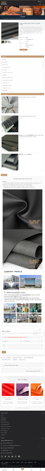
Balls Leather (4, 90)
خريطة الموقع (30, 462)
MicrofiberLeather (9, 453)
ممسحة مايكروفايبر (5, 82)
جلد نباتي (2, 415)
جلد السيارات (3, 434)
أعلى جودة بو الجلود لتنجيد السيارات (36, 398)
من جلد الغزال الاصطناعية (5, 422)
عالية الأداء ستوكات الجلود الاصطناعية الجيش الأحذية (27, 116)
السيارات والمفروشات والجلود (6, 426)
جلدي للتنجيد (15, 359)
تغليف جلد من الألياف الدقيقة (7, 80)
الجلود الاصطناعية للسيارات (28, 357)
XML (35, 462)
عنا (10, 462)
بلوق (25, 462)
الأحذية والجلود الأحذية (6, 67)
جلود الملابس (4, 75)
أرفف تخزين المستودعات (17, 357)
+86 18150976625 (6, 450)
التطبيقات (6, 462)
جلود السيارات (12, 18)
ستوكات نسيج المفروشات (5, 428)
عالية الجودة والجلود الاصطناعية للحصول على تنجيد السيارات (22, 398)
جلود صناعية (4, 59)
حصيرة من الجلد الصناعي (6, 88)
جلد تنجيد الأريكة (5, 64)
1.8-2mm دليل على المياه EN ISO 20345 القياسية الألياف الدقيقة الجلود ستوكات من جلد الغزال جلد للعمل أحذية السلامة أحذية (31, 136)
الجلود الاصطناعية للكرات (6, 85)
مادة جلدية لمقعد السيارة (6, 359)
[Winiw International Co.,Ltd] (4, 2)
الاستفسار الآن (23, 49)
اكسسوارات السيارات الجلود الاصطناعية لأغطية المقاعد (16, 337)
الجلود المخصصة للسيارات (19, 18)
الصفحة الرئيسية (6, 18)
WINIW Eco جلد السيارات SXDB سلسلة (25, 154)
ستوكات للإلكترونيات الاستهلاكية (7, 77)
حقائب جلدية (4, 69)
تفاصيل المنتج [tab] (4, 175)
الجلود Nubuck (3, 420)
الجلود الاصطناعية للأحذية (5, 424)
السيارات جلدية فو (4, 432)
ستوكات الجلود (3, 418)
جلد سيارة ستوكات (22, 359)
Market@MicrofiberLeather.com (14, 445)
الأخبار (13, 462)
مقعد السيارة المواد (4, 430)
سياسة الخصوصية (4, 463)
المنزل (2, 462)
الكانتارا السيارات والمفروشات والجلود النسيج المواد (27, 97)
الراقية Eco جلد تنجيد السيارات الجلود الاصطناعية (8, 398)
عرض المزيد (21, 98)
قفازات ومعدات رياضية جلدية (7, 72)
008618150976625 (10, 448)
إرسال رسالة (22, 468)
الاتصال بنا (17, 462)
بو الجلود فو (9, 357)
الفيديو (22, 462)
